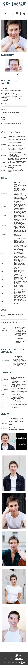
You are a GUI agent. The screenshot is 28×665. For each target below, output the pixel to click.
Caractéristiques (11, 123)
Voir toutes (13, 453)
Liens (6, 13)
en (24, 14)
